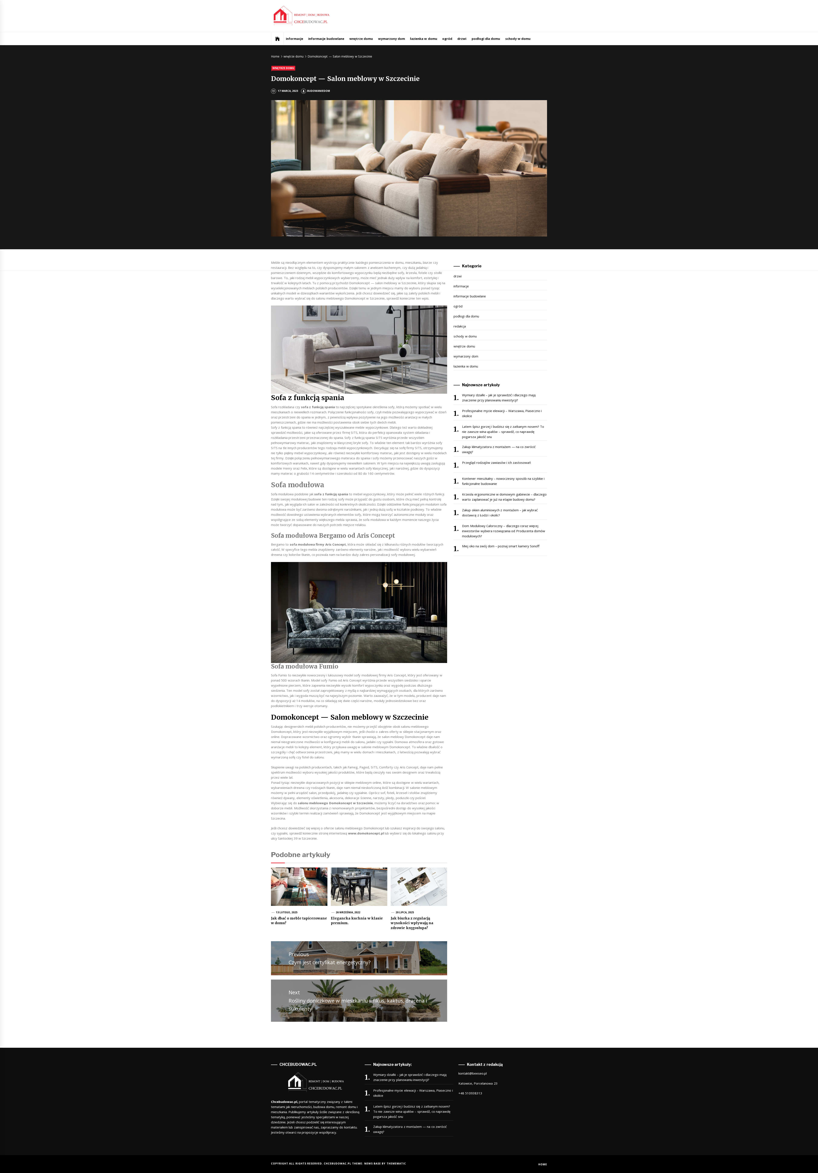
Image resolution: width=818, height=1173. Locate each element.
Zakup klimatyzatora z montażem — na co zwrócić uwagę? (499, 449)
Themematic (396, 1163)
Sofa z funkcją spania (307, 397)
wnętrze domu (361, 38)
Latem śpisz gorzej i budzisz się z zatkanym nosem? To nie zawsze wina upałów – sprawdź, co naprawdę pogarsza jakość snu (503, 431)
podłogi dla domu (486, 38)
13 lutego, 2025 (287, 912)
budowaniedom (318, 91)
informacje (294, 38)
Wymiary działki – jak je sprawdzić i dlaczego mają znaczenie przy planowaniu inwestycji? (498, 397)
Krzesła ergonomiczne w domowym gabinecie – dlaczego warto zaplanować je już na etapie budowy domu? (504, 496)
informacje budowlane (326, 38)
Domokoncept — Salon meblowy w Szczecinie (350, 717)
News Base (373, 1163)
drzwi (461, 38)
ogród (447, 38)
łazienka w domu (423, 38)
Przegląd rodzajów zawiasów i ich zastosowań (496, 462)
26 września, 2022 (348, 912)
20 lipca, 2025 (405, 912)
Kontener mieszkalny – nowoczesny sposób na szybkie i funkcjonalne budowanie (503, 481)
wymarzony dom (391, 38)
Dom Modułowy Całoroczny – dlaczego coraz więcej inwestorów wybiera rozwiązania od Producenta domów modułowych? (503, 531)
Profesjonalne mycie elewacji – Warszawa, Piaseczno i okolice (502, 413)
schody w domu (518, 38)
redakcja (460, 326)
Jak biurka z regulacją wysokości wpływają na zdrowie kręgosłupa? (412, 923)
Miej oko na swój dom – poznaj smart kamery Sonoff (500, 546)
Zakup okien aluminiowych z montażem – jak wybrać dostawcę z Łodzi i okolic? (500, 512)
